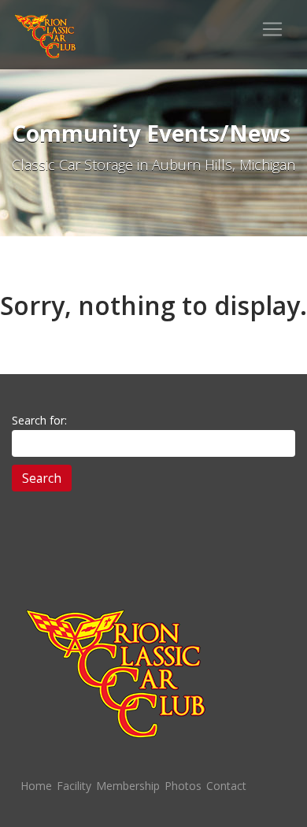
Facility (74, 785)
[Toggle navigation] (272, 29)
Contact (226, 785)
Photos (183, 785)
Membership (128, 785)
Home (36, 785)
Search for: (39, 420)
